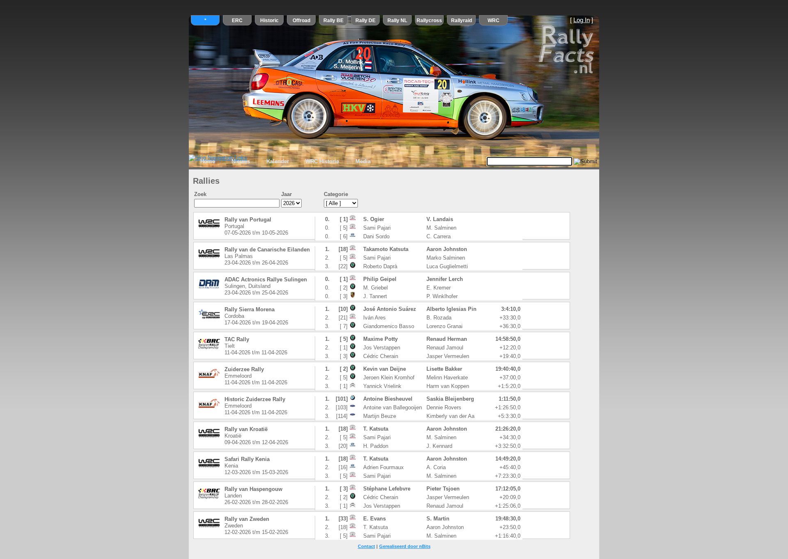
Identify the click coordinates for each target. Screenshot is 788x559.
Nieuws (240, 161)
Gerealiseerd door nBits (405, 546)
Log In (581, 20)
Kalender (277, 161)
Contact (366, 546)
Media (363, 161)
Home (207, 161)
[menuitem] (207, 161)
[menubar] (285, 161)
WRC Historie (322, 161)
